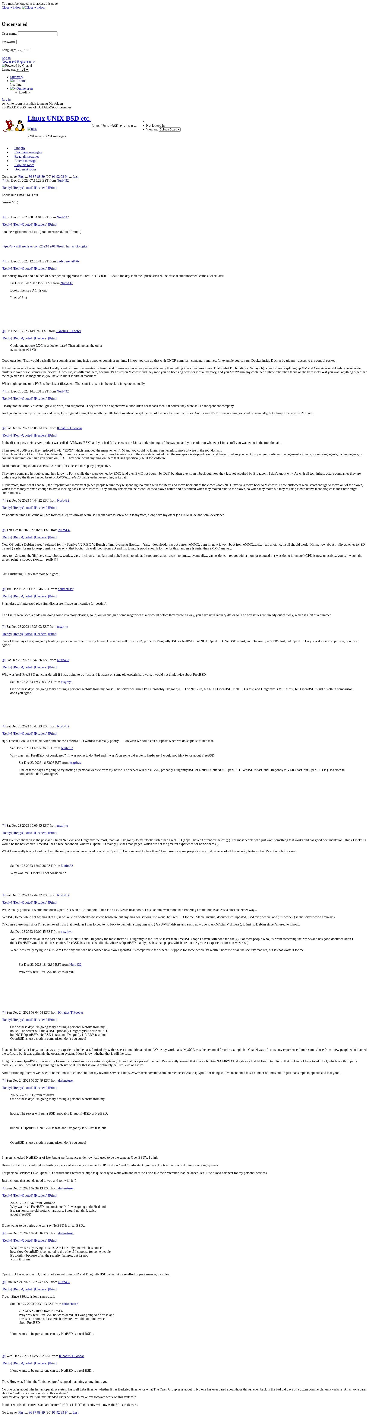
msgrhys (62, 626)
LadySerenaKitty (68, 261)
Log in (6, 58)
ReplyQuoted (23, 188)
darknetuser (65, 589)
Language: (9, 50)
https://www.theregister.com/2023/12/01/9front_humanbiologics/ (45, 246)
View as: (152, 129)
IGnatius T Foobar (68, 331)
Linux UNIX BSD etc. (59, 118)
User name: (9, 33)
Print (52, 188)
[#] (4, 180)
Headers (40, 188)
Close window (12, 7)
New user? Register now (18, 62)
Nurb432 (63, 180)
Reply (7, 188)
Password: (9, 42)
